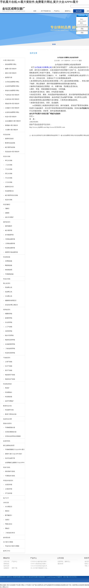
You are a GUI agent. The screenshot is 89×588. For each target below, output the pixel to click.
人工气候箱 (8, 327)
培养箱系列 (6, 309)
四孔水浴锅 (8, 173)
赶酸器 (7, 213)
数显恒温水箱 (7, 406)
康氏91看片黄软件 (10, 73)
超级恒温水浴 (9, 186)
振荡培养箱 (8, 318)
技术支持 (6, 566)
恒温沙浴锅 (6, 279)
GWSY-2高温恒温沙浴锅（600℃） (41, 563)
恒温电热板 (6, 257)
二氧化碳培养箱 (10, 348)
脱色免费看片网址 (10, 64)
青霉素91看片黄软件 (11, 125)
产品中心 (57, 11)
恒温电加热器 (7, 384)
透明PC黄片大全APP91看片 (13, 454)
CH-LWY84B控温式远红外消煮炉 (41, 566)
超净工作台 (6, 551)
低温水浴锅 (8, 199)
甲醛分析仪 (8, 524)
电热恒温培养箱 (10, 340)
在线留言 (6, 568)
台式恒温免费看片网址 (12, 82)
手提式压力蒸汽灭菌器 (12, 546)
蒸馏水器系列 (7, 423)
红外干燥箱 (8, 366)
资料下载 (14, 568)
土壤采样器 (8, 489)
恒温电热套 (8, 396)
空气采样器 (8, 493)
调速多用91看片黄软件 (12, 103)
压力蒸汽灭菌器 (8, 542)
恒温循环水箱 (9, 410)
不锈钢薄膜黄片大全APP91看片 (15, 449)
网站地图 (3, 585)
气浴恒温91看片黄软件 (12, 95)
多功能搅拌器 (9, 235)
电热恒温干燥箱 (10, 379)
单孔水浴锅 (8, 160)
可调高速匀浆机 (10, 476)
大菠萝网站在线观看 (77, 585)
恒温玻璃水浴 (9, 191)
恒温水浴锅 (6, 156)
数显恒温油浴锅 (10, 143)
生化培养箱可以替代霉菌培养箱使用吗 (46, 135)
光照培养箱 (8, 331)
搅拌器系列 (6, 222)
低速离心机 (8, 292)
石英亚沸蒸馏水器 (10, 432)
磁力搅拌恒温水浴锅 (11, 195)
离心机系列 (6, 283)
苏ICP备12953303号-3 (70, 577)
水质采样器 (8, 484)
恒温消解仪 (6, 204)
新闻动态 (6, 563)
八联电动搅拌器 (10, 243)
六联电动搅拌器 (10, 239)
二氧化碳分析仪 (10, 533)
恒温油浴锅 (6, 134)
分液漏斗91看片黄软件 (12, 108)
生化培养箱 (8, 322)
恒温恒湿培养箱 (10, 353)
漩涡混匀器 (8, 77)
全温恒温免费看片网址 (12, 112)
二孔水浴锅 (8, 165)
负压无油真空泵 (10, 458)
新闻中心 (68, 11)
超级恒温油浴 (9, 138)
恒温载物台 (8, 392)
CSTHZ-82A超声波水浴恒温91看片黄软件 (43, 561)
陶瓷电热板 (8, 265)
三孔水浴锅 (8, 169)
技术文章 (79, 11)
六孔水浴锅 (8, 178)
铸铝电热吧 (8, 270)
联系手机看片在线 (19, 577)
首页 (34, 11)
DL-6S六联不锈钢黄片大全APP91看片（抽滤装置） (46, 568)
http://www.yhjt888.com (37, 127)
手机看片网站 (20, 585)
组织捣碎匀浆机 (10, 471)
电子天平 (6, 498)
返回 (80, 60)
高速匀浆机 (6, 467)
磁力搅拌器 (8, 230)
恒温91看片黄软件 (10, 116)
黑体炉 (7, 388)
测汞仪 (7, 511)
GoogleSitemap (50, 577)
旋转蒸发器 (6, 537)
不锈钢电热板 (9, 274)
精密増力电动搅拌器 (11, 252)
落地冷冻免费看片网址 (12, 90)
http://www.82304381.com (55, 127)
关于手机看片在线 (46, 11)
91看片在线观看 (11, 585)
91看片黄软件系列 (9, 60)
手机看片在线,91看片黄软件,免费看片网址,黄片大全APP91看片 (39, 1)
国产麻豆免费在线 (38, 585)
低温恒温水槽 (7, 419)
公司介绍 (6, 561)
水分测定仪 (8, 506)
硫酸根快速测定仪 (10, 300)
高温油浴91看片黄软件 (12, 151)
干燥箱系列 (6, 357)
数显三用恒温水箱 (10, 414)
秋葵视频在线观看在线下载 (62, 585)
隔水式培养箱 (9, 335)
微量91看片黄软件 (10, 69)
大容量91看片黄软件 (11, 130)
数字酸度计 (8, 515)
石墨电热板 (8, 261)
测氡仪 (7, 528)
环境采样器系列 (8, 480)
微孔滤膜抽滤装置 (8, 445)
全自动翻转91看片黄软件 (13, 121)
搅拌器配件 (8, 226)
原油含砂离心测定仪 (11, 305)
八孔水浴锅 (8, 182)
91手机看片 (28, 585)
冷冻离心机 (8, 296)
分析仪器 (6, 502)
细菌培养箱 (8, 313)
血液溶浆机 (6, 441)
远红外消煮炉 (9, 217)
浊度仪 (7, 519)
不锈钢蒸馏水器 (10, 427)
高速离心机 (8, 287)
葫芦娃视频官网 (49, 585)
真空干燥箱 (8, 370)
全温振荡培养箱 (10, 344)
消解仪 (7, 208)
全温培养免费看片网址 (12, 86)
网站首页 (3, 577)
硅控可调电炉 (9, 401)
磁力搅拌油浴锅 (10, 147)
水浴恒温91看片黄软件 (12, 99)
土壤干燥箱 (8, 361)
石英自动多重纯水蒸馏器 (13, 436)
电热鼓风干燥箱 (10, 375)
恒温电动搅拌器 (10, 248)
